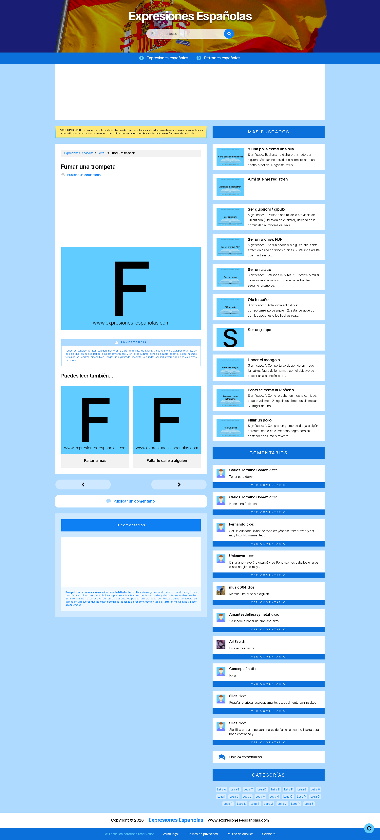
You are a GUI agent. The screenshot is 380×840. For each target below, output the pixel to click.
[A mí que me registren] (230, 195)
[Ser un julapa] (230, 345)
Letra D (261, 789)
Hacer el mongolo (264, 359)
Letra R (228, 803)
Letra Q (315, 796)
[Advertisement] (190, 92)
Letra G (301, 789)
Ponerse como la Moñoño (271, 390)
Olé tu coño (258, 299)
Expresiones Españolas (190, 16)
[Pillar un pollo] (230, 436)
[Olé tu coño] (230, 315)
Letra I (221, 796)
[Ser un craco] (230, 285)
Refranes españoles (222, 57)
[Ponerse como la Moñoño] (230, 406)
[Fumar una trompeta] (131, 329)
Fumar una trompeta (88, 166)
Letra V (282, 803)
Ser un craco (259, 269)
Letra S (241, 803)
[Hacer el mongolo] (230, 376)
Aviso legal (171, 834)
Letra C (248, 789)
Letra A (221, 789)
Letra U (268, 803)
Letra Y (295, 803)
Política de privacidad (202, 834)
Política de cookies (240, 834)
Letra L (247, 796)
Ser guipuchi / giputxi (267, 209)
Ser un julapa (259, 329)
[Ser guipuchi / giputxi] (230, 225)
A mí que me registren (268, 179)
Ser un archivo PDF (265, 239)
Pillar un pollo (260, 420)
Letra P (301, 796)
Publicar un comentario (84, 175)
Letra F (288, 789)
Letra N (274, 796)
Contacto (269, 834)
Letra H (315, 789)
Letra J (234, 796)
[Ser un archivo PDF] (230, 255)
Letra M (260, 796)
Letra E (275, 789)
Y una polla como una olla (271, 149)
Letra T (255, 803)
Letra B (235, 789)
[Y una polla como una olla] (230, 165)
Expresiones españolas (167, 57)
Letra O (288, 796)
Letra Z (309, 803)
